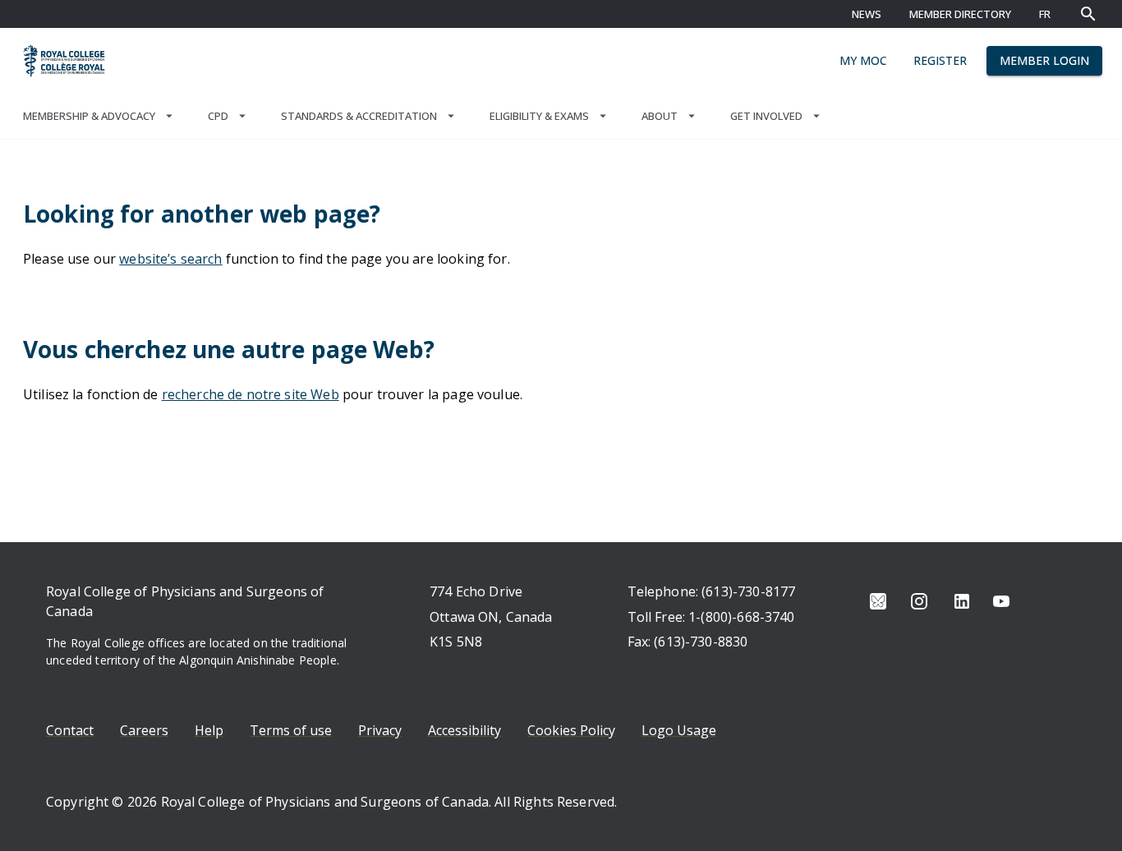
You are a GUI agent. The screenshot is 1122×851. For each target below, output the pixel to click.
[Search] (1088, 14)
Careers (144, 730)
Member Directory (960, 14)
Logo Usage (678, 730)
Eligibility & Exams (539, 115)
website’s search (170, 259)
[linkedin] (962, 601)
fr (1045, 14)
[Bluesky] (878, 601)
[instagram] (919, 601)
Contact (70, 730)
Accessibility (464, 730)
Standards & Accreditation (359, 115)
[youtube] (1001, 601)
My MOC (863, 60)
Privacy (380, 730)
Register (940, 60)
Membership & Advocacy (89, 115)
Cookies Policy (571, 730)
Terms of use (291, 730)
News (866, 14)
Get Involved (766, 115)
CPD (218, 115)
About (659, 115)
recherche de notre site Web (250, 394)
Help (209, 730)
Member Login (1044, 60)
